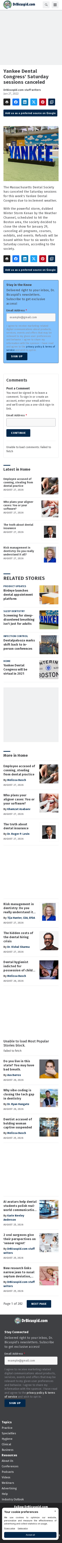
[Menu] (55, 4)
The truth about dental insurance (18, 526)
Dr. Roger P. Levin (18, 833)
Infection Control (15, 636)
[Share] (15, 102)
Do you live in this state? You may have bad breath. (18, 1065)
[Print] (6, 102)
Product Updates (14, 586)
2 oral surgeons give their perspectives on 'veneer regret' (19, 1239)
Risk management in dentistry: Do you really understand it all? (18, 551)
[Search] (46, 4)
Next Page (38, 1303)
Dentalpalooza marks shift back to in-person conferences (19, 645)
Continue (18, 433)
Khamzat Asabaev (18, 809)
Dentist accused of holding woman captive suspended (17, 1123)
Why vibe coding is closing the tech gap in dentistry (18, 1094)
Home (7, 661)
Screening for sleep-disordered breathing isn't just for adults (18, 620)
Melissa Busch (16, 780)
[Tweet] (33, 102)
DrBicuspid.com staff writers (22, 90)
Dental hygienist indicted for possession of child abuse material (18, 966)
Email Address (16, 310)
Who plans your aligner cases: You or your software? (18, 505)
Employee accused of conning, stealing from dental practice (18, 482)
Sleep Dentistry (14, 611)
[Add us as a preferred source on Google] (51, 102)
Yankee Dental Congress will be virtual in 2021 (15, 669)
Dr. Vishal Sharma (18, 947)
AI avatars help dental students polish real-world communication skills (20, 1206)
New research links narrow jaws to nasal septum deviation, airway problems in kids (18, 1272)
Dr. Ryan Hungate (18, 1104)
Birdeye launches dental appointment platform (18, 595)
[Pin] (42, 102)
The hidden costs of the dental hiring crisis (18, 937)
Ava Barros (14, 1075)
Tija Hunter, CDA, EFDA (21, 917)
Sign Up (17, 356)
